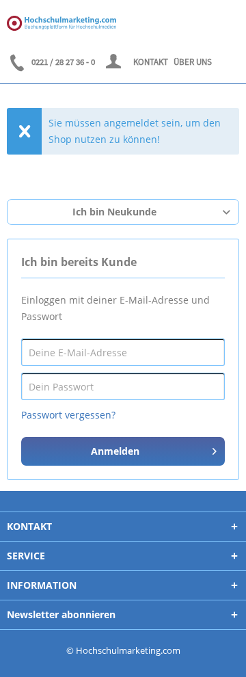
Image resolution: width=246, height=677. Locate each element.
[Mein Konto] (114, 62)
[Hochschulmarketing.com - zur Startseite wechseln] (61, 23)
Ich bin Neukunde (114, 211)
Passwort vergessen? (68, 414)
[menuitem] (114, 62)
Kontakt (150, 62)
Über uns (193, 62)
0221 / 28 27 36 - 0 (63, 62)
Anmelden (115, 450)
